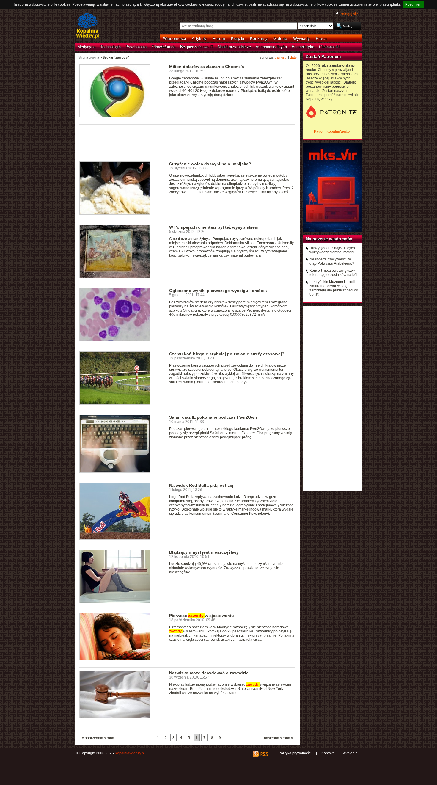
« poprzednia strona (98, 738)
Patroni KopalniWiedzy (332, 131)
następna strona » (278, 738)
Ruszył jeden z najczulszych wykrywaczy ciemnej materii (332, 250)
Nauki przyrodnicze (234, 47)
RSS (264, 754)
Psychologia (136, 47)
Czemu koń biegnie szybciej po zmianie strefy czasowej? (226, 353)
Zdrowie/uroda (163, 47)
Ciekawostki (329, 47)
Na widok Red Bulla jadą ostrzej (201, 485)
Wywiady (301, 38)
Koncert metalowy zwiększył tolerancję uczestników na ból (333, 273)
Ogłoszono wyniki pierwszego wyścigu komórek (218, 290)
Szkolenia (350, 753)
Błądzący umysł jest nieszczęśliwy (204, 552)
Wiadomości (174, 38)
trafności (281, 57)
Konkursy (259, 38)
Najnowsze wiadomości (329, 238)
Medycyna (86, 47)
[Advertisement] (187, 141)
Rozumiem (413, 4)
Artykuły (199, 38)
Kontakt (327, 753)
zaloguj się (349, 14)
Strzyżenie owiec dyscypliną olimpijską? (210, 163)
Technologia (110, 47)
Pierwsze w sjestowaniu (201, 615)
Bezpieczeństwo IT (196, 47)
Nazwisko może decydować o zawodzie (209, 673)
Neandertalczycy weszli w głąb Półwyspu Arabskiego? (331, 261)
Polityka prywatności (295, 753)
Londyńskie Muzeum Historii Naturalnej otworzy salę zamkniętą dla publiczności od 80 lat (333, 288)
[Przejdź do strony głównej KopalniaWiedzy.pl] (87, 26)
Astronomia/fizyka (271, 47)
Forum (219, 38)
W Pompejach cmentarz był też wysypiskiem (213, 227)
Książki (237, 38)
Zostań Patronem (323, 56)
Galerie (280, 38)
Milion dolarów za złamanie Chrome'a (206, 66)
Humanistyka (303, 47)
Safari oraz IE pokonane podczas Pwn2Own (213, 417)
